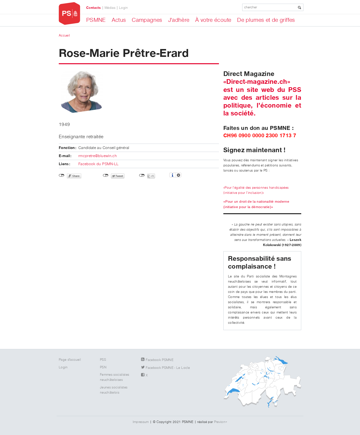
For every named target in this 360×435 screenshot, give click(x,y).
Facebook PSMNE (159, 360)
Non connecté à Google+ (142, 175)
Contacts (93, 8)
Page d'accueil (70, 359)
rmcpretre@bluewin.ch (97, 156)
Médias (110, 8)
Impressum (141, 422)
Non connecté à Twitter (105, 175)
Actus (119, 20)
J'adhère (179, 20)
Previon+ (221, 422)
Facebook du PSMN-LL (98, 164)
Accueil (64, 35)
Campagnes (147, 20)
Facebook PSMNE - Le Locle (168, 368)
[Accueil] (69, 13)
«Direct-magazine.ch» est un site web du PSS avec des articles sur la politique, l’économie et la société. (262, 97)
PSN (103, 367)
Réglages (178, 175)
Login (123, 8)
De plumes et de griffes (266, 20)
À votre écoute (213, 20)
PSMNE (96, 20)
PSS (103, 359)
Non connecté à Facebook (61, 175)
